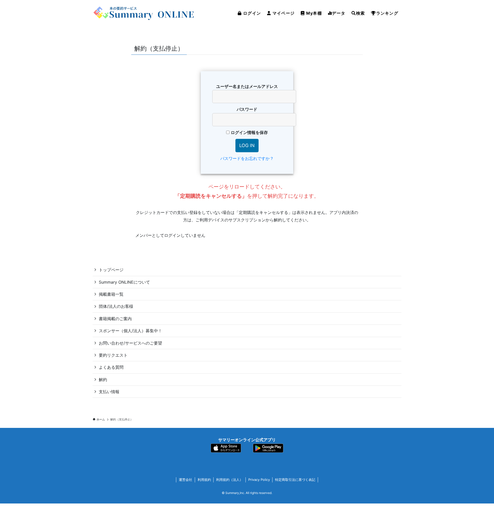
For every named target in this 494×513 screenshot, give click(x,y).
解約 (103, 379)
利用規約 (204, 480)
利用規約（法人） (229, 480)
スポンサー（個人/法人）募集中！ (130, 330)
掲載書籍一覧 (111, 294)
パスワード (247, 109)
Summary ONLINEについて (124, 282)
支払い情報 (109, 391)
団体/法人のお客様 (116, 306)
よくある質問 (111, 367)
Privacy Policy (259, 480)
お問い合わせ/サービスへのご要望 (130, 343)
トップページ (111, 269)
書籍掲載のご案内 (115, 318)
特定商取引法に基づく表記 (295, 480)
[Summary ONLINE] (144, 13)
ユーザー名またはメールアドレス (247, 86)
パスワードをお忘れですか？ (247, 158)
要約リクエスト (113, 355)
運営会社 (185, 480)
